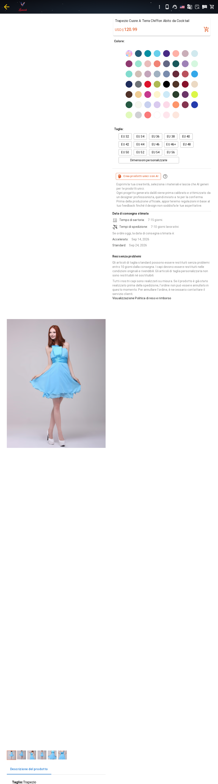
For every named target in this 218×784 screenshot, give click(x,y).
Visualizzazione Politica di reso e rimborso (141, 298)
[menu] (159, 7)
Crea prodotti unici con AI (141, 176)
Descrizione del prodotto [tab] (29, 769)
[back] (6, 7)
